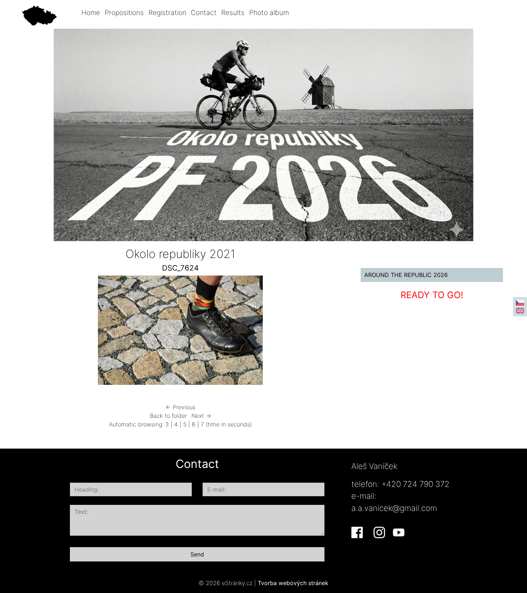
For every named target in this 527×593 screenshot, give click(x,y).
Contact (204, 12)
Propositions (124, 12)
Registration (167, 12)
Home (90, 12)
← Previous (180, 407)
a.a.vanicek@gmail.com (394, 508)
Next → (201, 415)
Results (232, 12)
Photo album (269, 12)
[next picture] (329, 332)
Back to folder (168, 415)
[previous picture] (31, 332)
